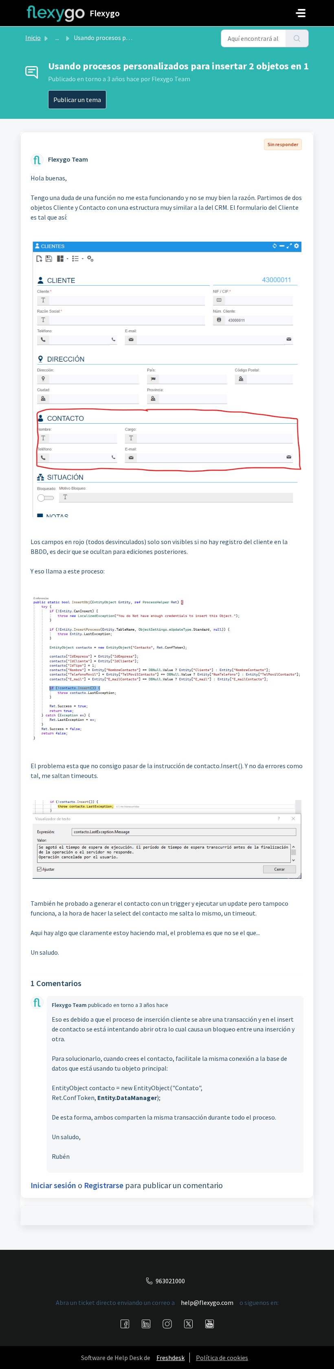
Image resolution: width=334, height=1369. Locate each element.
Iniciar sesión (53, 1185)
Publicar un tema (77, 100)
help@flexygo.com (207, 1302)
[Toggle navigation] (300, 13)
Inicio (33, 37)
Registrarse (103, 1185)
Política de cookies (222, 1357)
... (57, 37)
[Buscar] (297, 38)
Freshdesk (170, 1357)
